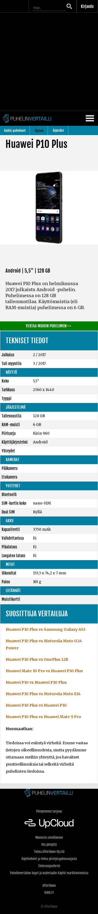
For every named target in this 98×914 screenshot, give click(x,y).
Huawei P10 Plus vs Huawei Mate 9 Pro (43, 716)
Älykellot (58, 131)
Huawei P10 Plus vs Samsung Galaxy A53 (45, 629)
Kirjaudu (87, 6)
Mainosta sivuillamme (49, 837)
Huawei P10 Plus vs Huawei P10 (36, 705)
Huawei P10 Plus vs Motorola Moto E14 (43, 693)
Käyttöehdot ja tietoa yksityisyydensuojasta (49, 859)
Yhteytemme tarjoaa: (49, 811)
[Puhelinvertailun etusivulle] (49, 793)
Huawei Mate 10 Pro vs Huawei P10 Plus (44, 670)
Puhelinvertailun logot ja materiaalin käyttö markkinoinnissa (49, 873)
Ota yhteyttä (49, 845)
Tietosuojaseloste (49, 866)
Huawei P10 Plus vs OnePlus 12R (37, 659)
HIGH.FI (49, 893)
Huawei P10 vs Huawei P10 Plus (36, 682)
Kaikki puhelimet (15, 131)
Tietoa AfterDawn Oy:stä (49, 852)
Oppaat (39, 131)
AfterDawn (49, 885)
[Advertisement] (49, 62)
